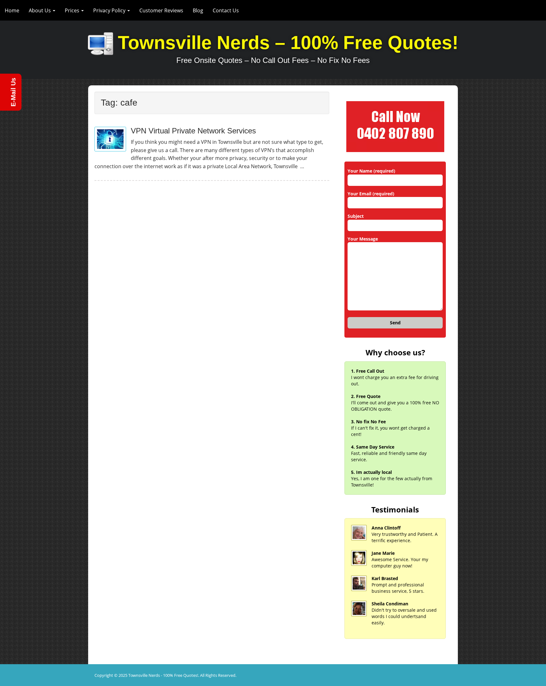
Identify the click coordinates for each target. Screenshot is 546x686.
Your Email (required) (371, 194)
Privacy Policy (110, 10)
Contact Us (226, 10)
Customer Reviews (161, 10)
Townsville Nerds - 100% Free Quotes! (163, 675)
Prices (73, 10)
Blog (198, 10)
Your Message (363, 239)
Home (12, 10)
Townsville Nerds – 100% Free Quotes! (288, 42)
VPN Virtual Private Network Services (193, 130)
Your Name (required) (371, 171)
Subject (356, 216)
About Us (40, 10)
